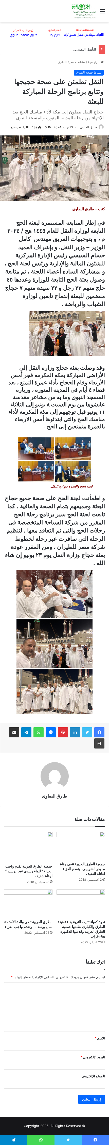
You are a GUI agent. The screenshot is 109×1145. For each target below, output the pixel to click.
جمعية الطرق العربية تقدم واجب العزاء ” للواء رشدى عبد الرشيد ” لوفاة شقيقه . (28, 871)
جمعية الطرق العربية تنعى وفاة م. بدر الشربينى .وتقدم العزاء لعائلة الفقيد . (82, 869)
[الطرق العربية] (83, 11)
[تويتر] (87, 732)
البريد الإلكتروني (92, 1057)
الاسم (100, 1038)
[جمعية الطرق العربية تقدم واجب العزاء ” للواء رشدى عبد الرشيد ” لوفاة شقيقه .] (28, 846)
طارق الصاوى (88, 127)
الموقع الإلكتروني (93, 1076)
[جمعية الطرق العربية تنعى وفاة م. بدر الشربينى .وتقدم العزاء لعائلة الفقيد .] (81, 845)
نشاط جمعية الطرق (71, 62)
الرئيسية (94, 62)
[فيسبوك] (99, 732)
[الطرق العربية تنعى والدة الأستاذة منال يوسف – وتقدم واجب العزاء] (28, 903)
